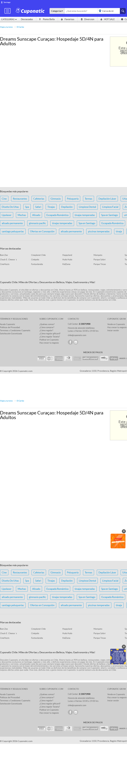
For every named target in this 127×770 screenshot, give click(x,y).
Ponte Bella (49, 19)
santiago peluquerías (13, 231)
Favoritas (69, 19)
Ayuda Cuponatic (7, 324)
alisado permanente (12, 223)
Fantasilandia (37, 264)
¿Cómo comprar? (46, 327)
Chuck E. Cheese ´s (8, 259)
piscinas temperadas (99, 231)
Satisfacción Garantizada (11, 333)
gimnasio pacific (37, 223)
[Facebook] (70, 342)
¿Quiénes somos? (47, 324)
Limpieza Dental (87, 206)
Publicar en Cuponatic (49, 340)
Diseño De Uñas (10, 206)
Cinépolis (35, 259)
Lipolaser (6, 215)
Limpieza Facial (110, 206)
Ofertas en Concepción (42, 231)
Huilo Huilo (67, 259)
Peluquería (73, 198)
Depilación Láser (107, 198)
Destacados (27, 19)
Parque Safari (99, 259)
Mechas (22, 215)
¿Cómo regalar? (46, 330)
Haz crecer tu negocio (49, 343)
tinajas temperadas (85, 215)
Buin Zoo (4, 255)
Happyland (67, 255)
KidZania (66, 264)
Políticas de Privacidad (10, 327)
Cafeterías (38, 198)
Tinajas (51, 206)
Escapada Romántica (57, 215)
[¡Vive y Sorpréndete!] (31, 11)
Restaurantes (20, 198)
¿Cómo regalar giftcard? (49, 333)
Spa (27, 206)
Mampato (98, 255)
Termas (88, 198)
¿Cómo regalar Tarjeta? (49, 336)
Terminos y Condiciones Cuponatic (15, 330)
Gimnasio (55, 198)
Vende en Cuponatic (116, 324)
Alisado (36, 215)
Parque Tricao (100, 264)
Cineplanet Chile (38, 255)
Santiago (7, 2)
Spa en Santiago (109, 215)
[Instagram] (75, 342)
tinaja (119, 231)
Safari (38, 206)
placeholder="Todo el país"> (111, 11)
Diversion (89, 19)
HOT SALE (109, 19)
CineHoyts (4, 264)
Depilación (67, 206)
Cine (4, 198)
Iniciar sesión (113, 330)
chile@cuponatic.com (77, 335)
